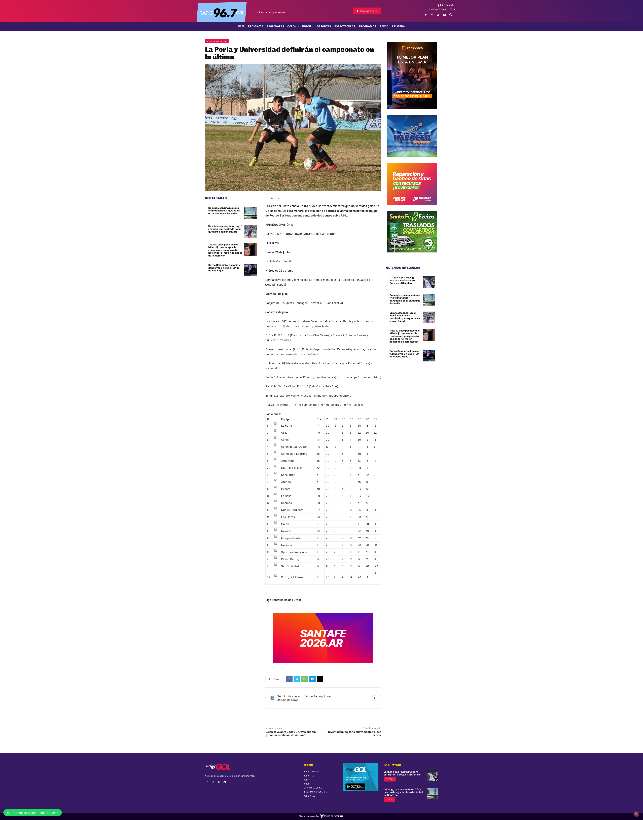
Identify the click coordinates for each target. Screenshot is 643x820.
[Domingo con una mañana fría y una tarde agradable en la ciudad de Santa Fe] (250, 213)
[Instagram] (432, 15)
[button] (451, 15)
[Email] (320, 679)
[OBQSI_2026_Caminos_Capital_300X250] (412, 207)
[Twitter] (438, 15)
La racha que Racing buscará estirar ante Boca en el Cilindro (402, 280)
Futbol (390, 779)
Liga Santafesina (217, 41)
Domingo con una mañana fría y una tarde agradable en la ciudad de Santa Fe (224, 210)
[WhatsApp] (304, 679)
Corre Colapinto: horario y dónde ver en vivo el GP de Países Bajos (224, 268)
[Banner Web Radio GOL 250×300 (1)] (412, 254)
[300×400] (412, 111)
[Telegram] (312, 679)
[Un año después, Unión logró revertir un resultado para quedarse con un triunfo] (250, 231)
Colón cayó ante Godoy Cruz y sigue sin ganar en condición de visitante (290, 733)
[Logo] (221, 12)
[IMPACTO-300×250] (412, 159)
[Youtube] (444, 15)
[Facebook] (425, 15)
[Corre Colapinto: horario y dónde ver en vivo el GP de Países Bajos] (250, 270)
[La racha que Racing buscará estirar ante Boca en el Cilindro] (429, 282)
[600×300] (323, 665)
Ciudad (389, 799)
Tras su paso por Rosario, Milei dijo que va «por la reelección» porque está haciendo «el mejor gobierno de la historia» (225, 250)
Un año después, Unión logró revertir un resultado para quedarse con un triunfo (225, 229)
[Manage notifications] (636, 814)
